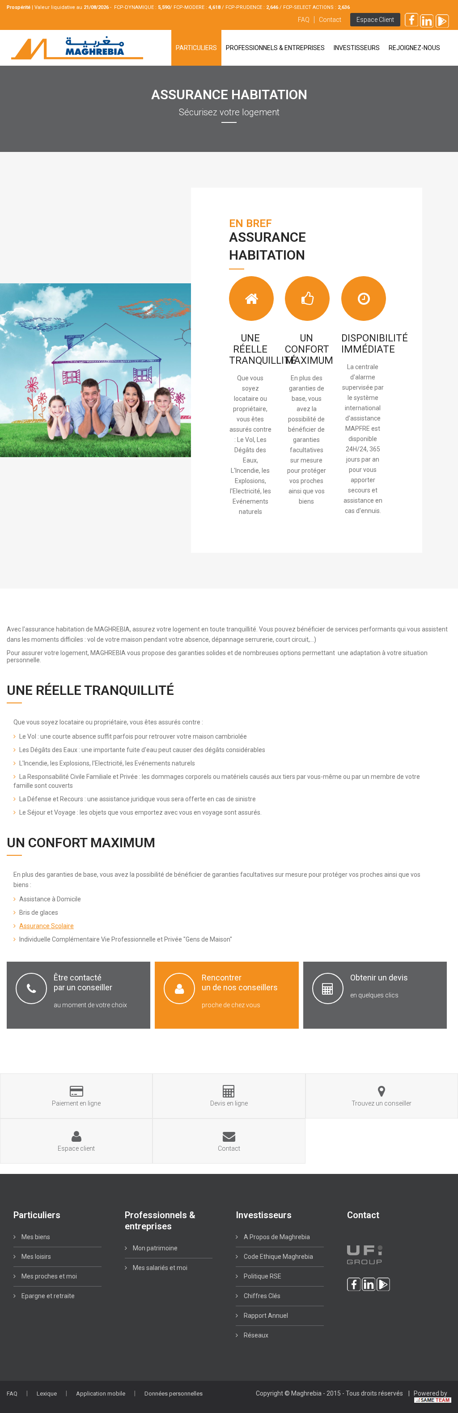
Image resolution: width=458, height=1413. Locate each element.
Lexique (47, 1393)
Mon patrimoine (154, 1248)
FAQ (304, 19)
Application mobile (100, 1393)
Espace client (375, 19)
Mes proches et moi (48, 1276)
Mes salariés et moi (159, 1267)
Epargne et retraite (47, 1295)
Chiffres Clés (261, 1295)
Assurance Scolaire (46, 925)
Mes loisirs (35, 1256)
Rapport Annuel (265, 1315)
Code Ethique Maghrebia (277, 1256)
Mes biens (35, 1237)
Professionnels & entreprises (275, 47)
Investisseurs (357, 47)
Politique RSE (261, 1276)
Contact (330, 19)
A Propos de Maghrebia (276, 1237)
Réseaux (255, 1335)
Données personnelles (173, 1393)
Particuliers (196, 47)
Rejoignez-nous (414, 47)
